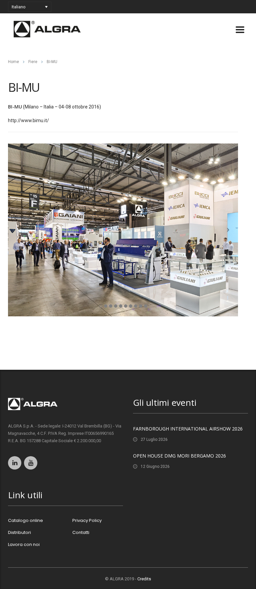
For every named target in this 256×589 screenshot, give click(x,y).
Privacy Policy (87, 520)
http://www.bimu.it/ (28, 120)
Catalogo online (25, 520)
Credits (144, 578)
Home (13, 61)
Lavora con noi (24, 544)
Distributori (19, 532)
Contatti (80, 532)
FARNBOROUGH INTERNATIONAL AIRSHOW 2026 (188, 428)
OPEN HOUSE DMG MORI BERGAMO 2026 (179, 456)
